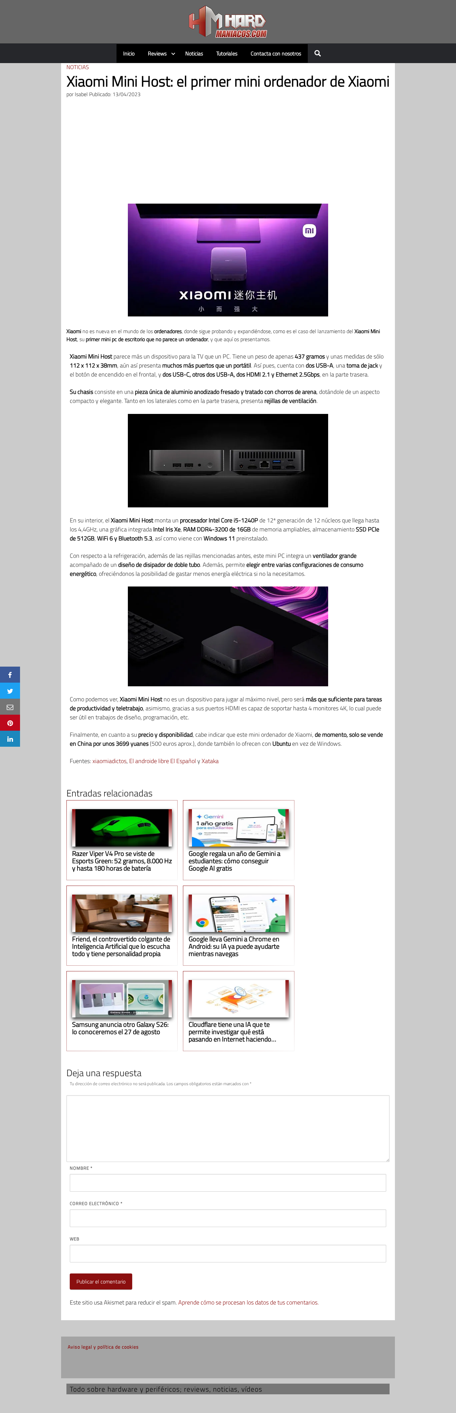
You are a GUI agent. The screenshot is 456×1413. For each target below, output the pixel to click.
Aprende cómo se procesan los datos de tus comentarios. (248, 1302)
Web (74, 1238)
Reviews (157, 53)
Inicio (129, 53)
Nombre (81, 1168)
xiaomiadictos (109, 760)
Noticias (194, 53)
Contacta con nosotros (276, 53)
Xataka (210, 760)
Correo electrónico (96, 1203)
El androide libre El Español (162, 760)
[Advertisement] (228, 153)
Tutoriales (226, 53)
